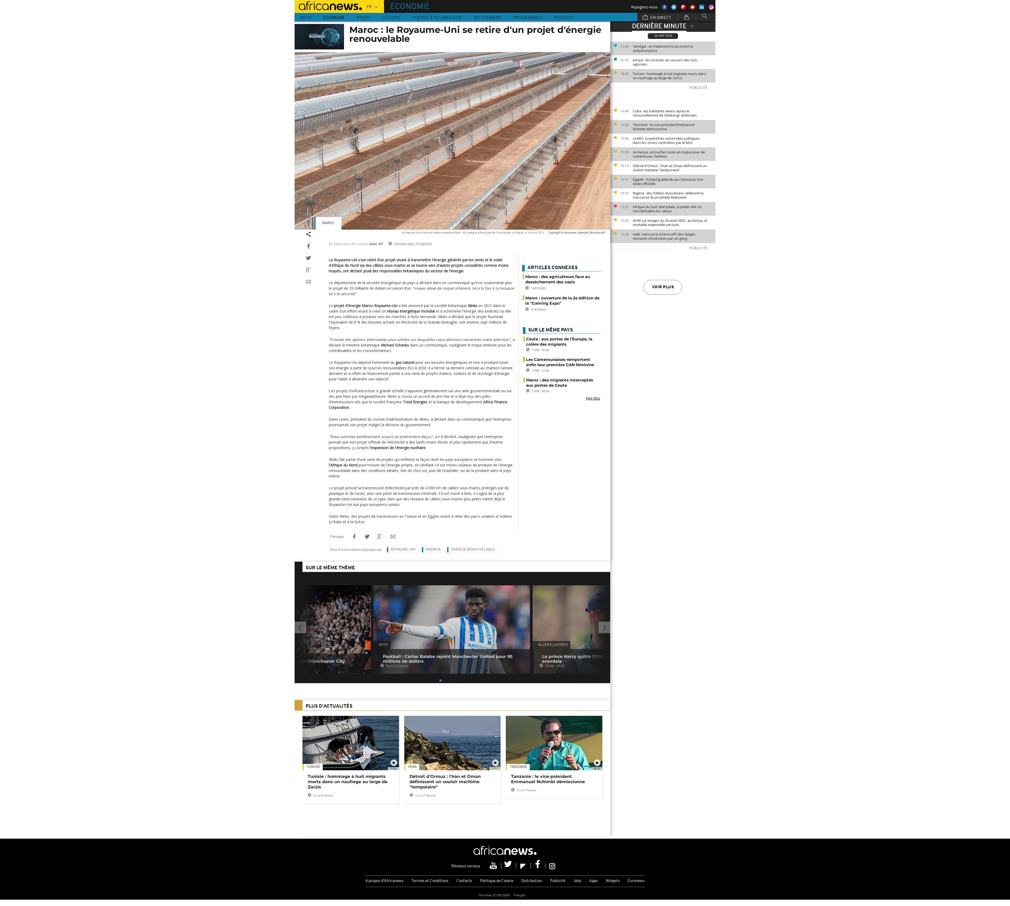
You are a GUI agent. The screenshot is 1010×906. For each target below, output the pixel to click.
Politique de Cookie (496, 881)
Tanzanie (518, 767)
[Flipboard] (523, 866)
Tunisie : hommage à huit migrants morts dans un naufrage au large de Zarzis (669, 76)
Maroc (328, 223)
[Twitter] (508, 866)
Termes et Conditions (429, 881)
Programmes (527, 18)
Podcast (563, 18)
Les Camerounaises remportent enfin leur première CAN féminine (560, 362)
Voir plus (663, 287)
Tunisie (313, 767)
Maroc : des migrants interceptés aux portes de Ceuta (559, 383)
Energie (433, 550)
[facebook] (538, 866)
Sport (363, 18)
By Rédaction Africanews (349, 244)
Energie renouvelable (473, 550)
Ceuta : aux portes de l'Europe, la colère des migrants (559, 341)
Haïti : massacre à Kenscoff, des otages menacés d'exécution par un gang (664, 236)
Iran (412, 767)
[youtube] (494, 866)
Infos (306, 18)
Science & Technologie (437, 18)
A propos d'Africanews (384, 881)
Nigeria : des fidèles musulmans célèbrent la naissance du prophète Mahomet (668, 195)
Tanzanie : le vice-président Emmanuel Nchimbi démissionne (663, 127)
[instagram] (552, 866)
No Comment (487, 18)
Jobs (577, 881)
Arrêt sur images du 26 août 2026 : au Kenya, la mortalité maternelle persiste (670, 222)
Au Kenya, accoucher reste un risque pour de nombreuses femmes (669, 154)
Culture (391, 18)
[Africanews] (328, 5)
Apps (593, 881)
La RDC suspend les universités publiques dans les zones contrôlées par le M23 (666, 140)
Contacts (464, 881)
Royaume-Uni (403, 550)
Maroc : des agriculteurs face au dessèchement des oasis (557, 279)
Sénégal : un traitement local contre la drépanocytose (663, 48)
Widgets (613, 881)
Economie (334, 18)
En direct (660, 18)
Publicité (557, 881)
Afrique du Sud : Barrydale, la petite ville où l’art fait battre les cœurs (667, 209)
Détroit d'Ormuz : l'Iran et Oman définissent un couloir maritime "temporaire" (670, 168)
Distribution (531, 881)
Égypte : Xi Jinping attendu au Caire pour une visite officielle (668, 181)
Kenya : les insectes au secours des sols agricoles (665, 62)
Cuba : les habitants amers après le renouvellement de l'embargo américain (665, 113)
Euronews (636, 881)
